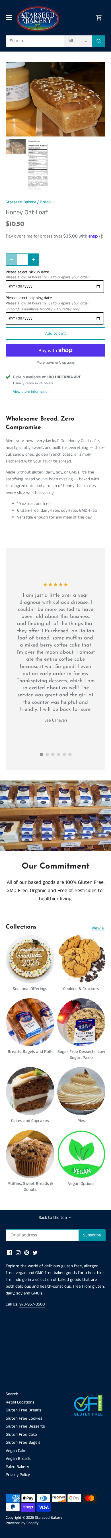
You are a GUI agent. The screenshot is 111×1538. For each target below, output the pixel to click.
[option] (55, 99)
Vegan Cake (16, 1451)
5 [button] (64, 754)
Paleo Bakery (17, 1467)
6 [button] (70, 754)
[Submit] (98, 41)
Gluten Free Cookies (24, 1418)
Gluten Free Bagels (23, 1442)
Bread (45, 202)
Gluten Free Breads (23, 1410)
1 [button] (41, 754)
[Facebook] (9, 1252)
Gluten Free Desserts (25, 1426)
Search (12, 1394)
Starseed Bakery (21, 202)
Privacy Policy (18, 1475)
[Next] (98, 99)
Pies (81, 1121)
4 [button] (58, 754)
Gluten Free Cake (21, 1434)
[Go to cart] (99, 17)
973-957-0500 (32, 1304)
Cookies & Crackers (81, 989)
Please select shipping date (29, 298)
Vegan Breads (18, 1459)
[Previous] (13, 99)
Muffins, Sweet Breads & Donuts (30, 1187)
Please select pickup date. (28, 272)
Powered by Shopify (22, 1523)
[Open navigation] (9, 17)
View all (98, 928)
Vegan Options (81, 1184)
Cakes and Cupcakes (30, 1121)
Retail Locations (20, 1402)
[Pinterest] (26, 1252)
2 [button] (47, 754)
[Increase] (33, 259)
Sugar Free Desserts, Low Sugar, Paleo (81, 1055)
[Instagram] (18, 1252)
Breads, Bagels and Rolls (30, 1052)
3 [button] (53, 754)
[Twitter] (35, 1252)
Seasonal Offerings (30, 989)
